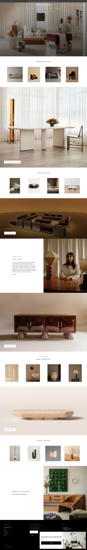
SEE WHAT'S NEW (10, 429)
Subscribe (33, 531)
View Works (14, 274)
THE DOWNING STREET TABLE (12, 162)
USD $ (6, 544)
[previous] (3, 73)
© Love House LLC (9, 546)
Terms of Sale (6, 533)
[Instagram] (30, 535)
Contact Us (6, 531)
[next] (83, 73)
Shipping (5, 535)
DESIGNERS (39, 8)
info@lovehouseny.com (67, 528)
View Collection (10, 233)
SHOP (33, 8)
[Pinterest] (32, 535)
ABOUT (46, 8)
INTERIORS (57, 8)
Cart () (82, 4)
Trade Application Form (8, 527)
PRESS (51, 8)
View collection (10, 346)
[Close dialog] (84, 532)
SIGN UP (51, 543)
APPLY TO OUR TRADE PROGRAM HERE (19, 494)
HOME (28, 8)
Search (5, 529)
